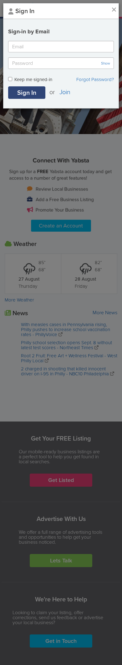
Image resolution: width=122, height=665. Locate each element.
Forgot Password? (95, 79)
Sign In (26, 92)
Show (105, 63)
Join (64, 91)
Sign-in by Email (29, 31)
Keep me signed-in (33, 80)
